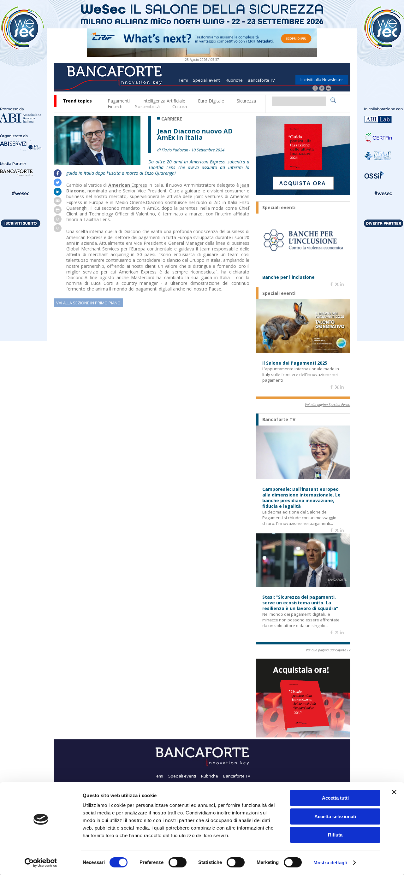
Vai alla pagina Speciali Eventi (327, 404)
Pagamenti (119, 101)
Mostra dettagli (330, 862)
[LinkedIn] (328, 88)
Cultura (179, 106)
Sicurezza (246, 101)
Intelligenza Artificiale (163, 101)
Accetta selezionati (335, 816)
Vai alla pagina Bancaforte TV (328, 650)
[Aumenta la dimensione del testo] (58, 221)
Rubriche (234, 80)
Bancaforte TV (261, 80)
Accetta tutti (335, 798)
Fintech (115, 106)
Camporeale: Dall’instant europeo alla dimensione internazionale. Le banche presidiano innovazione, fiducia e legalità (301, 497)
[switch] (178, 862)
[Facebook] (315, 88)
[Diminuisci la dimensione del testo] (58, 230)
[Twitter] (321, 88)
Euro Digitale (211, 101)
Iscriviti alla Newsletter (321, 79)
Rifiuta (335, 834)
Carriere (171, 119)
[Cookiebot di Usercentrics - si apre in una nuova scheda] (40, 862)
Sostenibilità (147, 106)
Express (127, 185)
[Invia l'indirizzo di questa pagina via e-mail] (58, 203)
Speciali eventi (207, 80)
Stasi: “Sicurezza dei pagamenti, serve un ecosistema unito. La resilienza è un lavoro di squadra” (300, 602)
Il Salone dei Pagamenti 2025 (294, 363)
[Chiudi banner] (394, 792)
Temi (183, 80)
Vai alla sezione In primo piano (88, 303)
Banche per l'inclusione (288, 277)
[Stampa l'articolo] (58, 212)
